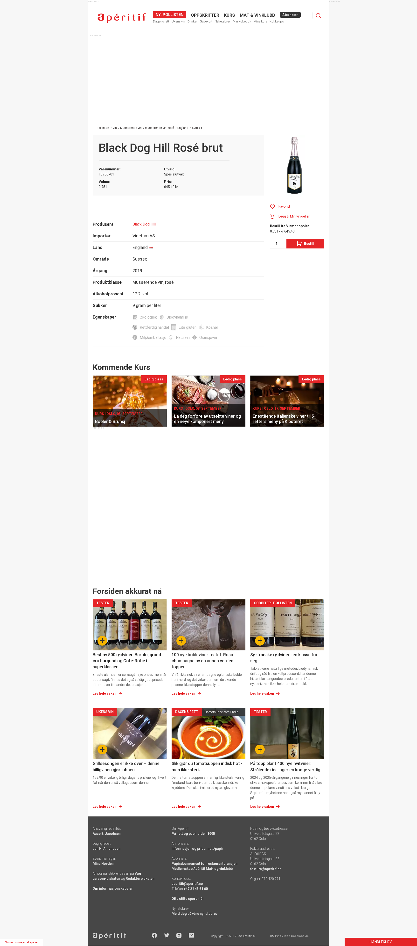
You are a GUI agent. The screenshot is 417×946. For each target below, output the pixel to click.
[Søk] (318, 15)
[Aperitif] (121, 18)
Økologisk (148, 317)
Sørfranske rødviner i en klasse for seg (284, 657)
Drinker (192, 21)
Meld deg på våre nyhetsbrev (194, 914)
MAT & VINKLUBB (257, 15)
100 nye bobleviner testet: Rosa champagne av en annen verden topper (202, 660)
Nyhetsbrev (222, 21)
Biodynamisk (177, 317)
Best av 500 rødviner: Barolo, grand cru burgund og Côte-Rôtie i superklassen (127, 660)
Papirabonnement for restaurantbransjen (204, 864)
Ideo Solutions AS (296, 936)
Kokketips (277, 21)
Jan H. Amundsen (106, 849)
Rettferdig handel (154, 327)
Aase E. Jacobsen (107, 834)
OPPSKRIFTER (205, 15)
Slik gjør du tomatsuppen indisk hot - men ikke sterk (207, 766)
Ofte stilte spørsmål (187, 899)
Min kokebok (242, 21)
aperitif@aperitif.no (187, 884)
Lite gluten (187, 327)
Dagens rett (161, 21)
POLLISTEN (172, 14)
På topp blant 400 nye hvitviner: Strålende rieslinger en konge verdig (285, 766)
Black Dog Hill (144, 224)
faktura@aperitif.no (266, 869)
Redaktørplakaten (140, 879)
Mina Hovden (103, 864)
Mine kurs (260, 21)
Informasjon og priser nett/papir (197, 849)
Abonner (290, 15)
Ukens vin (178, 21)
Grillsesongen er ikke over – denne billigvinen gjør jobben (126, 766)
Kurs (229, 15)
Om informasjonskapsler (113, 888)
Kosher (212, 327)
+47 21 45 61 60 (196, 889)
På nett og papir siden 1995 (193, 834)
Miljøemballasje (153, 337)
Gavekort (206, 21)
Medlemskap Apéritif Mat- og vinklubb (202, 869)
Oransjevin (208, 337)
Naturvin (183, 337)
